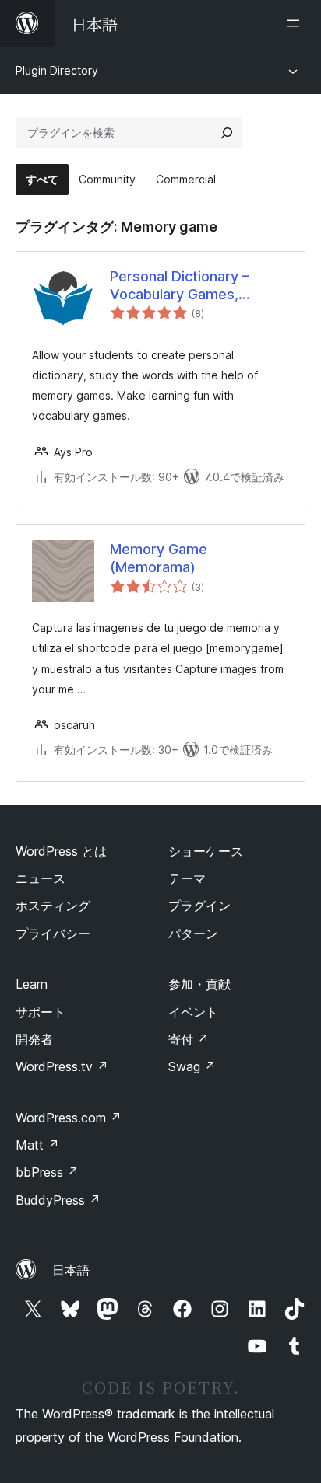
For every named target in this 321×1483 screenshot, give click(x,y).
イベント (193, 1012)
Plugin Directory (57, 70)
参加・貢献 (199, 984)
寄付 (188, 1039)
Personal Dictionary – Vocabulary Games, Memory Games (179, 286)
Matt (37, 1145)
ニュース (40, 878)
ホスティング (53, 905)
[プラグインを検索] (226, 132)
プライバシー (53, 933)
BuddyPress (58, 1200)
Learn (32, 984)
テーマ (187, 878)
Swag (192, 1066)
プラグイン (199, 905)
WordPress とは (61, 851)
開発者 (34, 1039)
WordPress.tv (62, 1066)
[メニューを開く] (296, 23)
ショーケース (205, 851)
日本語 (71, 1270)
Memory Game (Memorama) (158, 558)
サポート (40, 1012)
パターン (193, 933)
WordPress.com (69, 1117)
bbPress (47, 1172)
